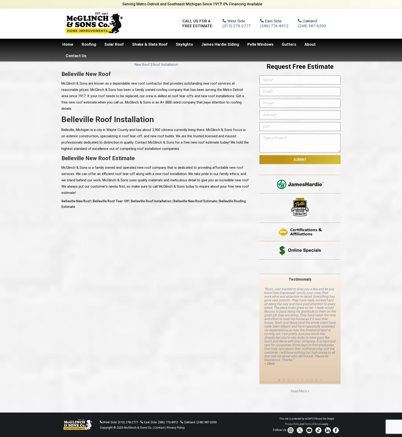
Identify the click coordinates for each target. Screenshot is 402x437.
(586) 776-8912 (274, 26)
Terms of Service (313, 418)
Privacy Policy (176, 422)
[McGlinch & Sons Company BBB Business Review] (300, 267)
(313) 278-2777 (236, 26)
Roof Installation (165, 64)
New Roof (142, 64)
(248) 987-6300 (312, 26)
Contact (159, 422)
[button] (279, 375)
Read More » (300, 386)
